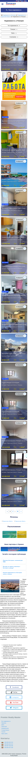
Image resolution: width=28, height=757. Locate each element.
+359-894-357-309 (8, 747)
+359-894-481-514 (8, 744)
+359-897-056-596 (8, 745)
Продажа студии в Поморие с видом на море (14, 179)
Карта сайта (4, 733)
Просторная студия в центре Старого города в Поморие (14, 208)
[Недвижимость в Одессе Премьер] (14, 549)
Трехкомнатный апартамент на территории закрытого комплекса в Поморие (14, 62)
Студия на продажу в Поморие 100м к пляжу (13, 266)
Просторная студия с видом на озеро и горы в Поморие (14, 353)
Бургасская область (8, 521)
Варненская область (20, 521)
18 (17, 511)
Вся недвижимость (6, 721)
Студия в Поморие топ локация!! (10, 382)
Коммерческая (5, 728)
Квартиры (3, 723)
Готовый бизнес (5, 730)
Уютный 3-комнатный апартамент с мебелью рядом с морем (14, 295)
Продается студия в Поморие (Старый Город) (14, 324)
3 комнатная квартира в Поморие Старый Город (14, 237)
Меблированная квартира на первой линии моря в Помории (14, 150)
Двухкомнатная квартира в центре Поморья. (13, 121)
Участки (3, 731)
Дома (2, 724)
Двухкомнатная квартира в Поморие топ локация (14, 440)
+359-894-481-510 (8, 742)
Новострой (4, 726)
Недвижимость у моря (10, 534)
